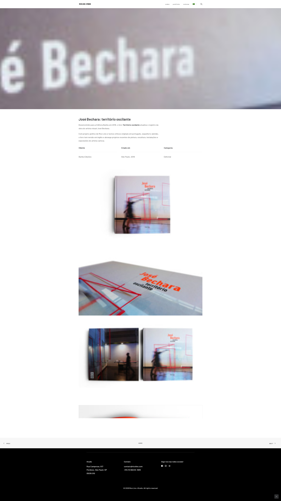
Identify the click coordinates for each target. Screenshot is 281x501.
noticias (186, 4)
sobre (167, 4)
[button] (193, 4)
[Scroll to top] (276, 496)
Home (140, 443)
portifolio (176, 4)
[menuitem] (167, 4)
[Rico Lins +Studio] (85, 4)
